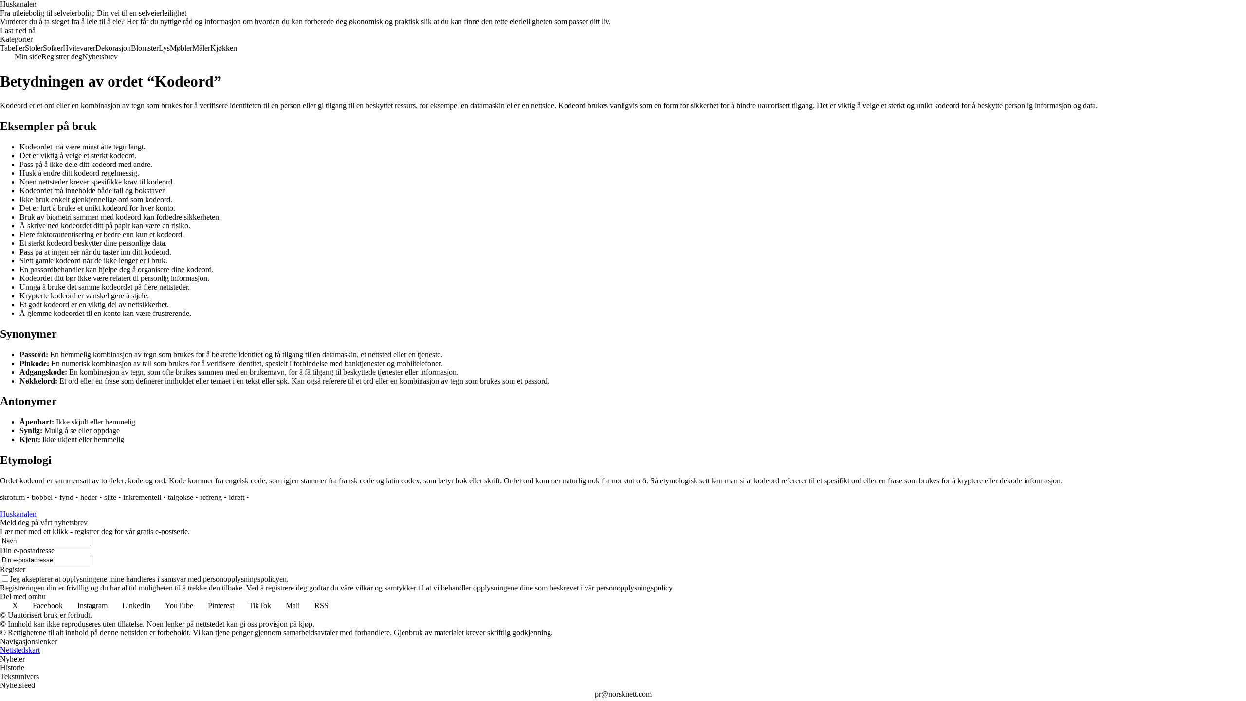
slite (110, 497)
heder (88, 497)
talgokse (180, 497)
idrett (236, 497)
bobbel (42, 497)
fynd (66, 497)
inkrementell (142, 497)
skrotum (12, 497)
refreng (211, 497)
